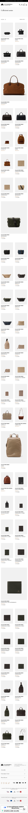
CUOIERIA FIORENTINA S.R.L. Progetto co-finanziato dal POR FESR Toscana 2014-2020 (14, 798)
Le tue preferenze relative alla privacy (15, 807)
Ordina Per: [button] (22, 19)
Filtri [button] (2, 19)
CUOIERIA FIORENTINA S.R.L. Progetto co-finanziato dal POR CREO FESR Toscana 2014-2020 (14, 789)
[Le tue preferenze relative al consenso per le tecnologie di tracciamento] (2, 810)
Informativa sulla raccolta (10, 811)
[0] (24, 4)
